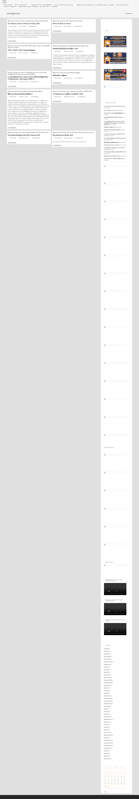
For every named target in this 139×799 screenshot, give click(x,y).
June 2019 (106, 753)
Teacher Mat (12, 26)
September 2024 (108, 682)
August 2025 (107, 664)
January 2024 (107, 696)
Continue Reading (12, 41)
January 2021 (107, 732)
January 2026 (107, 656)
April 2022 (106, 714)
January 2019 (107, 758)
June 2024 (106, 690)
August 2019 (107, 748)
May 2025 (106, 672)
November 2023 (108, 701)
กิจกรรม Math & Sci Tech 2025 (111, 145)
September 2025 (108, 661)
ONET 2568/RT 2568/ (21, 50)
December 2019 (107, 740)
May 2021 (106, 730)
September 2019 (108, 745)
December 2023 (107, 698)
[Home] (123, 13)
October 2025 (107, 659)
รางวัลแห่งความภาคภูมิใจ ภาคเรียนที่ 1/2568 (68, 94)
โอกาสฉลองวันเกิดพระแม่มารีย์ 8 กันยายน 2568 (24, 135)
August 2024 (107, 685)
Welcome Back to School (62, 23)
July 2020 (106, 737)
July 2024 (106, 688)
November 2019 (108, 743)
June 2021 (106, 727)
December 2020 (107, 735)
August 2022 (107, 706)
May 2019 (106, 756)
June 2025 (106, 669)
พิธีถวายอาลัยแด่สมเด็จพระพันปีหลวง (20, 94)
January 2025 (107, 677)
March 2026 (107, 654)
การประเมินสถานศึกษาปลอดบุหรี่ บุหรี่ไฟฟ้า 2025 (115, 152)
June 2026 (106, 648)
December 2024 (107, 680)
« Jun (105, 791)
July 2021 (106, 724)
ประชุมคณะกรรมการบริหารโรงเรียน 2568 (113, 158)
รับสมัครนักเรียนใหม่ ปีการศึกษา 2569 (65, 49)
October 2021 (107, 716)
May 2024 (106, 693)
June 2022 (106, 711)
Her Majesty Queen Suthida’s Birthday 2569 (24, 23)
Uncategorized (128, 13)
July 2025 (106, 667)
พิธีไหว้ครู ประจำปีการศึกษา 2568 (111, 156)
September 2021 (108, 719)
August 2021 (107, 722)
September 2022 (108, 703)
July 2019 (106, 750)
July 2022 (106, 709)
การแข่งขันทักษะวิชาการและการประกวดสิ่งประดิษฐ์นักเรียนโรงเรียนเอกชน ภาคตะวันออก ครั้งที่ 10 (28, 78)
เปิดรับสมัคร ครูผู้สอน (60, 75)
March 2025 (107, 675)
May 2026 (106, 651)
